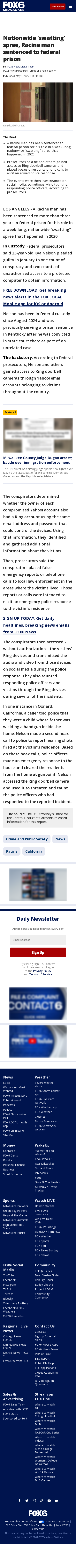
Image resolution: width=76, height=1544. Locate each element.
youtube (49, 1501)
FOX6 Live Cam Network (44, 1100)
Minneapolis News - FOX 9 (15, 1346)
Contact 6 (9, 1151)
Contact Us (45, 1326)
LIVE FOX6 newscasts (41, 1212)
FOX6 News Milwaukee (15, 70)
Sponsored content (15, 1418)
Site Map (8, 1135)
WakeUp (42, 1145)
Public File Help (44, 1363)
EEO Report (42, 1358)
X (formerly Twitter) (15, 1303)
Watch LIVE (45, 1200)
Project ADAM (44, 1289)
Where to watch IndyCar (45, 1438)
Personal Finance (14, 1165)
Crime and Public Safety (43, 70)
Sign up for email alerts (45, 1338)
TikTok (7, 1289)
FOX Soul (40, 1246)
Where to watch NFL (45, 1406)
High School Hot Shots (13, 1226)
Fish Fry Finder (44, 1280)
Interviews (41, 1173)
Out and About (44, 1168)
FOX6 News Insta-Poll (14, 1116)
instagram (34, 1501)
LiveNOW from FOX (47, 1232)
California (33, 851)
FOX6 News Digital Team (20, 66)
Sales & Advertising (13, 1396)
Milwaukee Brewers (15, 1206)
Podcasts (9, 1105)
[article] (38, 435)
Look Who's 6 (43, 1159)
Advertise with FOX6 (15, 1409)
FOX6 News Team (46, 1349)
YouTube (8, 1275)
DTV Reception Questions (44, 1382)
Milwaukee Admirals (15, 1220)
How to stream (44, 1206)
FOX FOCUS (10, 1414)
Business (8, 1169)
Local (6, 1083)
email (56, 1501)
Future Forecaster (46, 1121)
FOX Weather (43, 1112)
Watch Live (57, 6)
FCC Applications (45, 1368)
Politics (7, 1109)
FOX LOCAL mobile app (15, 1124)
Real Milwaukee (45, 1163)
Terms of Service (40, 974)
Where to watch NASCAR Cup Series (47, 1430)
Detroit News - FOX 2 (15, 1354)
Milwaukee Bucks (14, 1233)
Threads (8, 1294)
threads (42, 1501)
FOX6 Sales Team (14, 1404)
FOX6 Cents (10, 1155)
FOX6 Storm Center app (47, 1092)
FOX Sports (42, 1241)
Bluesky (8, 1298)
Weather (42, 1077)
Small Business (12, 1174)
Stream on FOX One (44, 1396)
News (60, 839)
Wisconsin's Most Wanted (14, 1089)
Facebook (9, 1280)
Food (38, 1177)
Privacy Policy (42, 971)
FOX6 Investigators (15, 1095)
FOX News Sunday (46, 1250)
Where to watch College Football (45, 1414)
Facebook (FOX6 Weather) (13, 1309)
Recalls (7, 1160)
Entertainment (12, 1100)
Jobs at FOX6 (43, 1354)
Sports (9, 1200)
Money (9, 1145)
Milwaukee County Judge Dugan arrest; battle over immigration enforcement (37, 460)
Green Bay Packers (15, 1211)
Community (45, 1265)
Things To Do (43, 1270)
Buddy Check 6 (44, 1284)
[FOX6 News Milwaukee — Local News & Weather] (14, 6)
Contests (40, 1332)
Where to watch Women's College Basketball (46, 1460)
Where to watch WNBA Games (45, 1470)
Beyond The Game (15, 1215)
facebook (19, 1501)
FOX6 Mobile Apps (46, 1344)
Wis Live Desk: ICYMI (44, 1220)
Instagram (9, 1284)
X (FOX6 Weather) (14, 1316)
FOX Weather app (46, 1107)
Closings (40, 1116)
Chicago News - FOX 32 (13, 1338)
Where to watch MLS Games (45, 1478)
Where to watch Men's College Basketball (45, 1448)
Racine (12, 851)
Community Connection (42, 1295)
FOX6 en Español (14, 1130)
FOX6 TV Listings (45, 1227)
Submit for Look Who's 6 (45, 1152)
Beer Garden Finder (47, 1275)
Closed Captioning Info (46, 1374)
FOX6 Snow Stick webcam (45, 1127)
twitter (27, 1501)
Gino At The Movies (47, 1182)
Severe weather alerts (45, 1084)
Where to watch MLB (45, 1422)
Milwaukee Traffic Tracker (46, 1188)
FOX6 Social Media (13, 1267)
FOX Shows (42, 1255)
